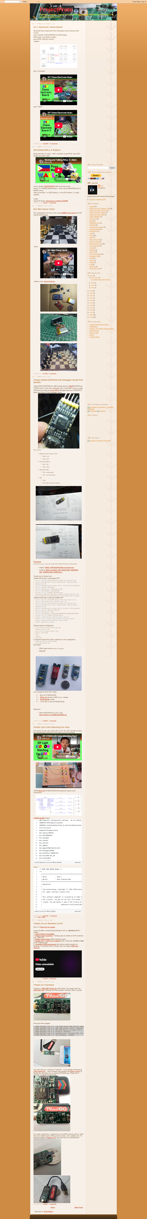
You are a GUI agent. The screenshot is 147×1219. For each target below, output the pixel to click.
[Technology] (92, 411)
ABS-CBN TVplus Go (49, 988)
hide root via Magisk (53, 941)
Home (53, 1207)
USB (90, 264)
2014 (91, 305)
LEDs (39, 917)
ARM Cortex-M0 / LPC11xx (98, 210)
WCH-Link (43, 697)
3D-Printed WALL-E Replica (47, 150)
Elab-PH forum (94, 331)
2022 (91, 275)
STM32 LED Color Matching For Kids (51, 727)
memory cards (94, 241)
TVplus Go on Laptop (47, 927)
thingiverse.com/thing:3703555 (57, 201)
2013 (91, 307)
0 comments (52, 720)
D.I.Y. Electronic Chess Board (48, 27)
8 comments (52, 978)
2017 (91, 298)
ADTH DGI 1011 (39, 990)
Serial (91, 258)
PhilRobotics (93, 326)
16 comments (54, 143)
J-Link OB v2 (54, 390)
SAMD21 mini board (68, 213)
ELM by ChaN (93, 333)
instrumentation (94, 229)
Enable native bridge (42, 939)
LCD (90, 233)
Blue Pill (42, 791)
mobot (91, 248)
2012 (91, 310)
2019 (91, 293)
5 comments (52, 202)
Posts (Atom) (48, 1211)
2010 (91, 315)
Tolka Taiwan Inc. (40, 1071)
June (93, 285)
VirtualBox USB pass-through (45, 944)
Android (92, 206)
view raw (78, 862)
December (94, 277)
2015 (91, 303)
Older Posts (79, 1207)
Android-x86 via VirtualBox (44, 934)
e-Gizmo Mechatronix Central (99, 324)
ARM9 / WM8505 (94, 217)
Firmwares (37, 562)
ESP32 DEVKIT (49, 186)
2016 (91, 300)
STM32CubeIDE (39, 818)
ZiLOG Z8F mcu (94, 268)
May (92, 287)
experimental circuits (96, 227)
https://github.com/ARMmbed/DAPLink (53, 715)
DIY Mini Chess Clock (44, 209)
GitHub (59, 862)
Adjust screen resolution (44, 936)
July (92, 283)
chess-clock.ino (49, 281)
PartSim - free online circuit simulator (101, 328)
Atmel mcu (93, 219)
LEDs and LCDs (94, 239)
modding (92, 250)
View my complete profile (97, 199)
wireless (92, 266)
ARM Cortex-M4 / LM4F (97, 214)
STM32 (43, 917)
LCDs (91, 235)
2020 (91, 291)
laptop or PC (51, 1137)
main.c (37, 911)
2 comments (52, 373)
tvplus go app (75, 1071)
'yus (101, 185)
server (91, 260)
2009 (91, 317)
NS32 (71, 386)
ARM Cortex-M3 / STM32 (97, 212)
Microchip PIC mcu (95, 244)
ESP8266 (92, 225)
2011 (91, 312)
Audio (91, 221)
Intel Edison (93, 231)
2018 (91, 295)
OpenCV (92, 252)
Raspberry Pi (93, 256)
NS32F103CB (44, 699)
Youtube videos (94, 337)
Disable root (39, 941)
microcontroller (94, 246)
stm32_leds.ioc (40, 862)
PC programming (95, 254)
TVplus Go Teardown (44, 985)
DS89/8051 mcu (94, 223)
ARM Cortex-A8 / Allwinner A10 (99, 208)
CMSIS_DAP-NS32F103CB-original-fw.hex (59, 567)
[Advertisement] (102, 55)
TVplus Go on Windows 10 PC (48, 923)
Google (91, 335)
